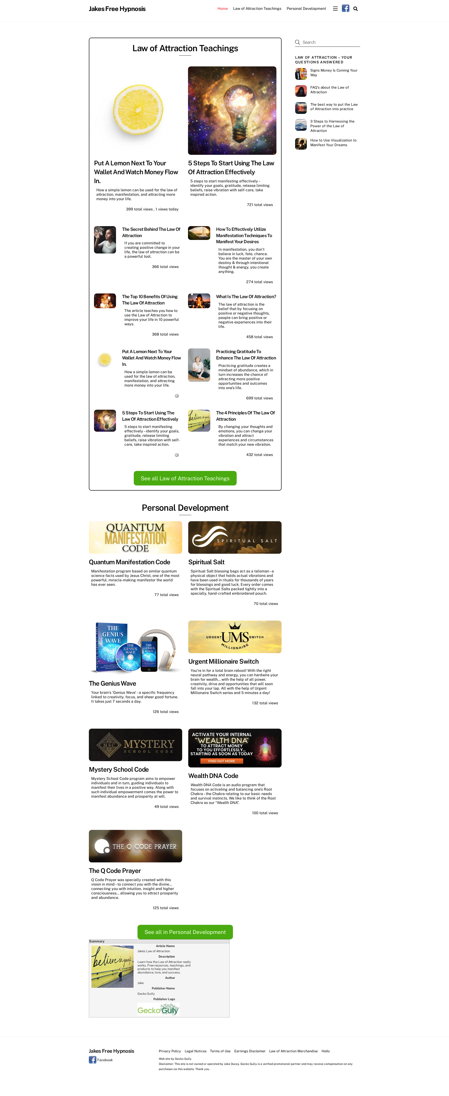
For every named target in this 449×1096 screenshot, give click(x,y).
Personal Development (306, 8)
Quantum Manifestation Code (129, 562)
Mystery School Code (119, 769)
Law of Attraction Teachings (257, 8)
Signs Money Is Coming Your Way (334, 72)
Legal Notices (195, 1051)
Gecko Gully (183, 1058)
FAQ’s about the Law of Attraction (329, 89)
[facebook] (345, 8)
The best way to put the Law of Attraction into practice (334, 106)
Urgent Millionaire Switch (223, 661)
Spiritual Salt (206, 562)
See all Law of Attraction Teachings (185, 478)
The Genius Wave (112, 683)
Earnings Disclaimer (250, 1051)
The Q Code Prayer (115, 870)
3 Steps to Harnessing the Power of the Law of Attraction (332, 126)
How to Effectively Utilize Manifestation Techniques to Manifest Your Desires (244, 235)
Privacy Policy (170, 1051)
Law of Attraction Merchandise (293, 1051)
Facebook (104, 1060)
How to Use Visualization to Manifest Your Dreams (333, 142)
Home (222, 8)
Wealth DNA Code (213, 775)
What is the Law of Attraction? (246, 296)
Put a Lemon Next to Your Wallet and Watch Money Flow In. (136, 171)
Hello (326, 1051)
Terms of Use (220, 1051)
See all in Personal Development (185, 932)
